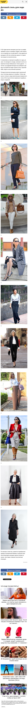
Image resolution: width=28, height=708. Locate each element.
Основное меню (26, 1)
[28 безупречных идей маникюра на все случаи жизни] (14, 652)
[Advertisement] (14, 35)
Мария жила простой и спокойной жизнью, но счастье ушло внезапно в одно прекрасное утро (14, 602)
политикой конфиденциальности (8, 704)
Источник (25, 562)
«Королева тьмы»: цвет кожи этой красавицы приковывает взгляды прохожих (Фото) (14, 678)
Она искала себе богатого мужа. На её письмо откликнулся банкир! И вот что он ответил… (14, 621)
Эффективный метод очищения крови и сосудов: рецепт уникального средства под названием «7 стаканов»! (14, 641)
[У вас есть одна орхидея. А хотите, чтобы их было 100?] (14, 689)
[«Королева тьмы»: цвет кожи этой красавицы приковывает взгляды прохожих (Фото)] (14, 670)
